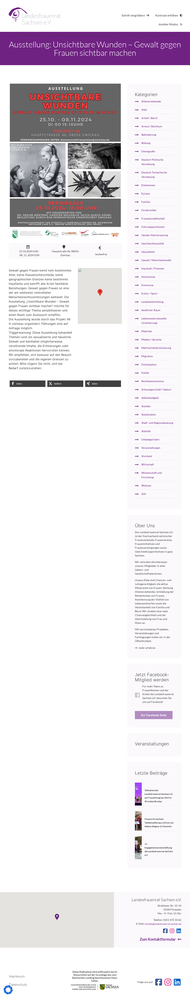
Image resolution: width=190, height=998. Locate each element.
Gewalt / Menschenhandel (156, 260)
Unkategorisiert (150, 439)
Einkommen (148, 185)
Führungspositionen (153, 226)
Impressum (17, 976)
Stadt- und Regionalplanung (157, 422)
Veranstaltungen (150, 447)
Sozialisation (148, 414)
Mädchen (146, 331)
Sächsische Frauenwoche (80, 34)
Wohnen (146, 485)
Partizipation (148, 364)
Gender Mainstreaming (154, 235)
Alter (144, 109)
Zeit (143, 493)
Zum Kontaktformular (158, 939)
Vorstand (146, 456)
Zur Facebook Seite (154, 715)
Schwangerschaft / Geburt (156, 389)
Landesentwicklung (152, 301)
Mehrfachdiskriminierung (156, 347)
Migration (147, 356)
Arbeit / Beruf (149, 118)
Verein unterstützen (167, 34)
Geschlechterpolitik (152, 243)
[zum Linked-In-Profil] (178, 930)
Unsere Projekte (52, 34)
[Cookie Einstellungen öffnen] (8, 993)
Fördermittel (148, 210)
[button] (27, 383)
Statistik (146, 431)
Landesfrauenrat (30, 34)
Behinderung (148, 134)
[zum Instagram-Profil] (172, 930)
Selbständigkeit (150, 397)
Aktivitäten (105, 34)
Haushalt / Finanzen (152, 268)
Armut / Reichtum (151, 126)
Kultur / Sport (149, 293)
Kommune (147, 285)
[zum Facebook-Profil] (165, 930)
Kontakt (147, 34)
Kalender (120, 34)
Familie (145, 201)
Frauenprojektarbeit (153, 218)
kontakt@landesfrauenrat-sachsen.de (163, 923)
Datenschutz (18, 984)
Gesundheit (148, 251)
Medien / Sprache (151, 339)
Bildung (145, 143)
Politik (145, 372)
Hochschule (148, 276)
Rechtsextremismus (152, 381)
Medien (134, 34)
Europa (145, 193)
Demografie (148, 151)
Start (13, 34)
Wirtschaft (147, 464)
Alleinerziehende (151, 101)
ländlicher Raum (150, 310)
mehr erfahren (147, 647)
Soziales (145, 406)
